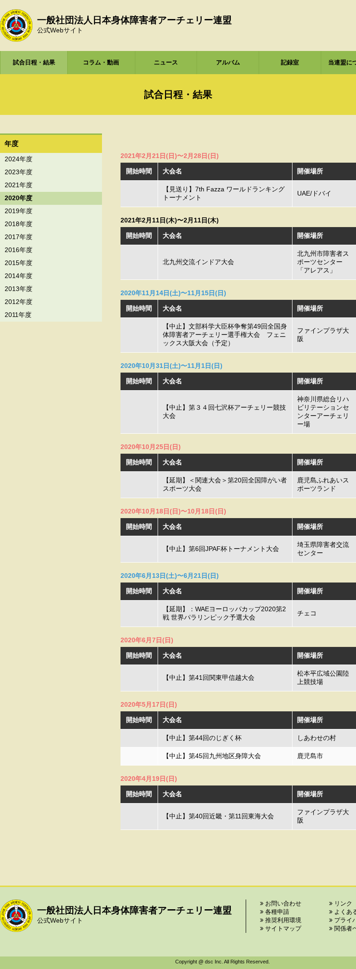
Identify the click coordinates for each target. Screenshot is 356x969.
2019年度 (18, 211)
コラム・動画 (101, 62)
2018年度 (18, 224)
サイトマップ (282, 928)
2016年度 (18, 249)
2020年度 (18, 198)
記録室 (290, 62)
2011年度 (18, 314)
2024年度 (18, 159)
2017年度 (18, 237)
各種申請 (276, 911)
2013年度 (18, 288)
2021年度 (18, 185)
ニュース (166, 62)
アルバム (228, 62)
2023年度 (18, 172)
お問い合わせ (282, 903)
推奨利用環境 (282, 920)
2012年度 (18, 301)
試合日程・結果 (34, 62)
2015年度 (18, 262)
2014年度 (18, 275)
